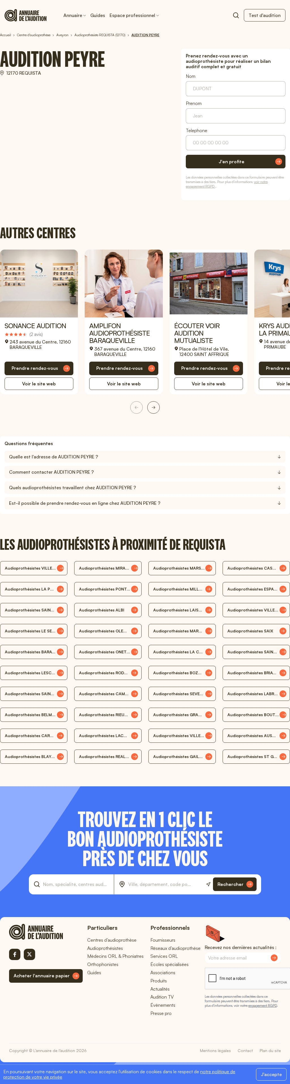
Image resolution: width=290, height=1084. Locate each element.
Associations (162, 972)
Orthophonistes (102, 964)
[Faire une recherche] (236, 15)
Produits (158, 981)
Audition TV (162, 997)
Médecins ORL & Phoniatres (115, 956)
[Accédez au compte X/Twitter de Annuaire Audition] (29, 954)
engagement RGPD (262, 1005)
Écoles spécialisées (169, 964)
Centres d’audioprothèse (112, 940)
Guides (97, 15)
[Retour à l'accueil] (46, 932)
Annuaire (72, 15)
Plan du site (270, 1050)
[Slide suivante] (153, 407)
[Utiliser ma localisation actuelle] (208, 884)
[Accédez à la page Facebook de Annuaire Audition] (14, 954)
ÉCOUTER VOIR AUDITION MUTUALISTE (196, 333)
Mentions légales (215, 1050)
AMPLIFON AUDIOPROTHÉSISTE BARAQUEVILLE (119, 333)
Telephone (196, 130)
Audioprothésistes (105, 948)
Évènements (162, 1005)
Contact (245, 1050)
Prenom (194, 103)
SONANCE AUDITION (35, 325)
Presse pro (161, 1013)
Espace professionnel (132, 15)
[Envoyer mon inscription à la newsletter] (274, 957)
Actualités (160, 989)
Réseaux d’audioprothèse (175, 948)
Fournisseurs (162, 940)
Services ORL (164, 956)
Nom (190, 76)
